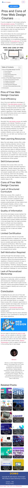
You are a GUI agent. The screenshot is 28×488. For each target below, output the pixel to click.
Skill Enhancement (9, 76)
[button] (11, 486)
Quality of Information (10, 81)
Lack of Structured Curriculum (12, 79)
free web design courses (8, 24)
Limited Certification (10, 82)
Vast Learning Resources (10, 74)
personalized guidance (16, 307)
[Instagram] (15, 473)
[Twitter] (13, 473)
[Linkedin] (17, 473)
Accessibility (8, 73)
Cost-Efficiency (8, 71)
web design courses (14, 121)
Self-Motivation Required (11, 84)
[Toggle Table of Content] (19, 67)
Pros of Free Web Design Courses (11, 69)
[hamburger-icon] (23, 2)
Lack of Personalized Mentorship (12, 86)
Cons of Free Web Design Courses (12, 77)
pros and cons (15, 41)
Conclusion (6, 87)
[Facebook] (11, 473)
